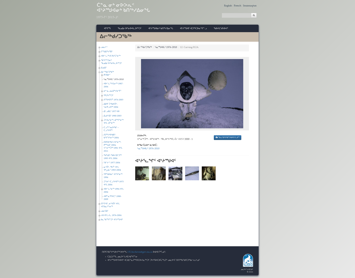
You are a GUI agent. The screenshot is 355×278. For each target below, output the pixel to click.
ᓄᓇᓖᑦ (104, 47)
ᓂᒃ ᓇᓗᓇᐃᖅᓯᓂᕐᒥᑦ (112, 91)
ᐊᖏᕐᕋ (107, 28)
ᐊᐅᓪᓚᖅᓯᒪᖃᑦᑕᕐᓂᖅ (111, 56)
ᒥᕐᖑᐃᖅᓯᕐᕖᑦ (107, 52)
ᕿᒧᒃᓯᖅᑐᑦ (108, 96)
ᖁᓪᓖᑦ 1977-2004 (112, 163)
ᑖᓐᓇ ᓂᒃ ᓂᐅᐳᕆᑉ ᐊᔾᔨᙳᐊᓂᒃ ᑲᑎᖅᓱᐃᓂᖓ (123, 11)
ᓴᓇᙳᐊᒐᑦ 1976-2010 (114, 79)
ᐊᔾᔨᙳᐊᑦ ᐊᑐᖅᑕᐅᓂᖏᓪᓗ (193, 28)
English (228, 6)
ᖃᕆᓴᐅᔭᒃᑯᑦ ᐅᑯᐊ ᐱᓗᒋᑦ (228, 138)
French (237, 6)
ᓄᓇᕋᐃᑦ (104, 211)
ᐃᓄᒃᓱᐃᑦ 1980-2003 (112, 116)
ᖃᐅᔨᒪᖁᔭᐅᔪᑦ (221, 28)
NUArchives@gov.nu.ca (139, 252)
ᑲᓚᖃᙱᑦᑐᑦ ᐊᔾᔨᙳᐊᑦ (112, 220)
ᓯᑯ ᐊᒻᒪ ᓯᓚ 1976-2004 (111, 215)
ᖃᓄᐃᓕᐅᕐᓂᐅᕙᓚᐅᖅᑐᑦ (129, 28)
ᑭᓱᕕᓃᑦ (107, 75)
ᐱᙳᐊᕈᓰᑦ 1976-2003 (113, 100)
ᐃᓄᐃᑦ (104, 68)
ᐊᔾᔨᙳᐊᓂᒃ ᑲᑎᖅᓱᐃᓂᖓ (160, 28)
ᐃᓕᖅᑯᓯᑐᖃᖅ (107, 72)
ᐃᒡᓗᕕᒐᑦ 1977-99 (111, 111)
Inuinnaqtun (250, 6)
